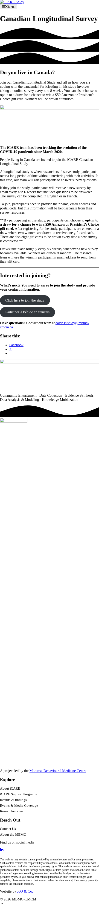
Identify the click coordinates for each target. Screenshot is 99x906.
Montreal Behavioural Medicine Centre (57, 771)
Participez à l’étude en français (27, 312)
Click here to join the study (24, 300)
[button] (2, 904)
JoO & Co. (25, 891)
